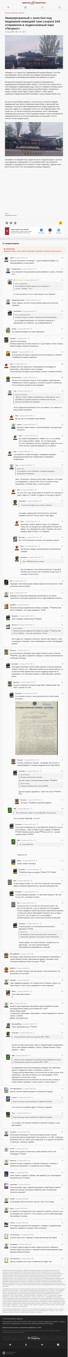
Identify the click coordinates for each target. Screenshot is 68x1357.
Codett (12, 1172)
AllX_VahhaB (19, 280)
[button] (25, 7)
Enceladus (15, 616)
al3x (11, 581)
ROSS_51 (13, 968)
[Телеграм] (9, 1344)
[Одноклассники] (26, 1344)
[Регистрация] (42, 7)
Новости (21, 13)
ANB (15, 808)
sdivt (11, 1003)
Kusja (11, 1208)
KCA (15, 880)
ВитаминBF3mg (16, 1024)
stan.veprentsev (15, 1234)
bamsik (14, 329)
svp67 (12, 257)
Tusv (15, 391)
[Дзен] (58, 1344)
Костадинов (14, 1244)
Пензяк (19, 424)
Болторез (22, 537)
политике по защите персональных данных (13, 1332)
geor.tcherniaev (16, 377)
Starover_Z (15, 625)
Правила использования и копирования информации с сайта (21, 1327)
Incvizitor (13, 338)
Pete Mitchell (17, 311)
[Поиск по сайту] (8, 7)
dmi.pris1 (14, 352)
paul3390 (12, 605)
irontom (12, 1222)
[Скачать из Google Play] (34, 1338)
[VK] (42, 1344)
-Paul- (13, 1113)
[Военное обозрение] (34, 3)
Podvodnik (22, 501)
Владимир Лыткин (10, 215)
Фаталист (13, 650)
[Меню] (59, 7)
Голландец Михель (16, 1088)
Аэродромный (16, 269)
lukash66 (12, 980)
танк (14, 72)
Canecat (14, 1097)
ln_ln (11, 593)
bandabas (13, 1132)
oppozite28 (13, 1184)
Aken (11, 364)
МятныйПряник (14, 954)
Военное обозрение (11, 13)
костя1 (12, 1148)
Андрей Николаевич (18, 300)
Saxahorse (13, 1160)
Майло (19, 860)
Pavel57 (12, 1199)
